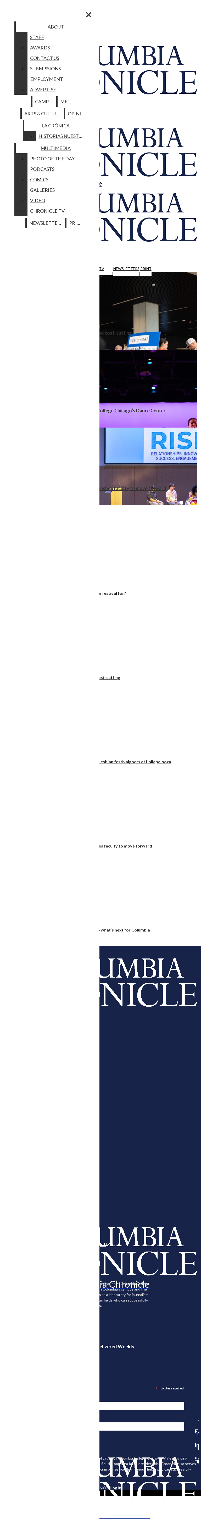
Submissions (45, 68)
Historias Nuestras (62, 136)
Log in (115, 1487)
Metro (68, 101)
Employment (46, 79)
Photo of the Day (52, 158)
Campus (44, 101)
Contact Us (44, 58)
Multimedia (56, 148)
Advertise (43, 89)
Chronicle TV (47, 211)
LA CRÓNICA (56, 125)
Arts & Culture (43, 113)
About (56, 27)
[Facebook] (197, 1420)
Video (37, 200)
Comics (39, 179)
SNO (101, 1487)
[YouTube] (197, 1461)
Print (146, 268)
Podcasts (42, 169)
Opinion (78, 113)
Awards (40, 48)
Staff (37, 37)
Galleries (42, 190)
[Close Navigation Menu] (89, 14)
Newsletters (126, 268)
